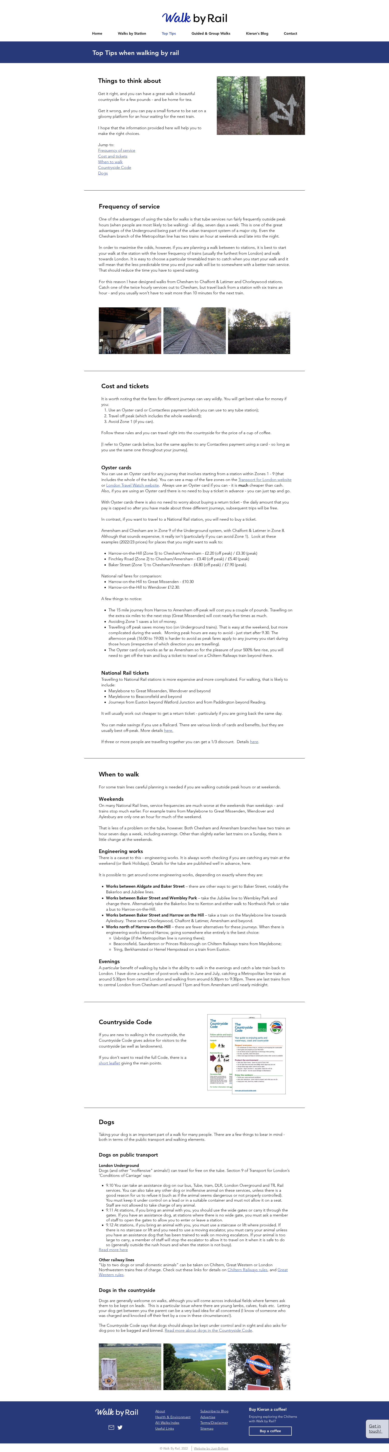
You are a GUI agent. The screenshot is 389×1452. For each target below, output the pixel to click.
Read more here (113, 1249)
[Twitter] (120, 1427)
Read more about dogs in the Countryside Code (208, 1330)
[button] (214, 1411)
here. (168, 730)
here (254, 741)
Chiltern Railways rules (247, 1269)
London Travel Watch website (132, 485)
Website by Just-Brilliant (211, 1448)
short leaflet (109, 1063)
